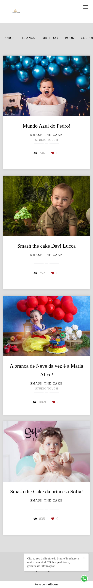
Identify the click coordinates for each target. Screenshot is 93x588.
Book (69, 38)
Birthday (50, 38)
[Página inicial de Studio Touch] (16, 11)
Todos (8, 38)
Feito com (47, 584)
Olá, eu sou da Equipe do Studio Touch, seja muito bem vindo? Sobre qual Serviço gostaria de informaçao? (53, 562)
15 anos (28, 38)
